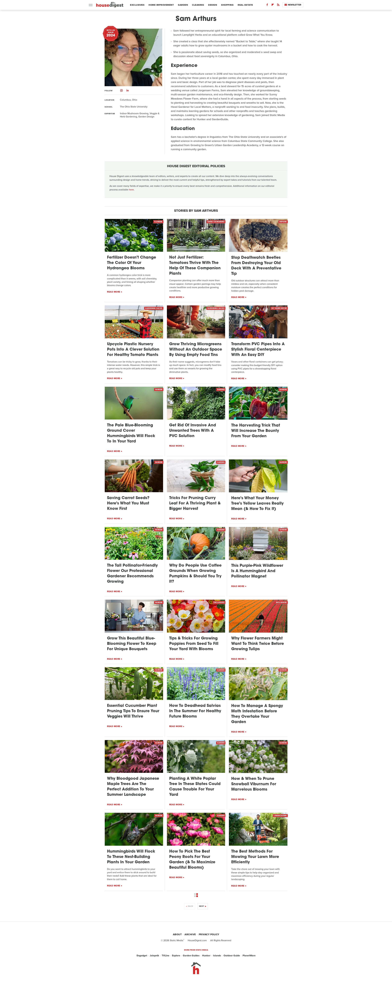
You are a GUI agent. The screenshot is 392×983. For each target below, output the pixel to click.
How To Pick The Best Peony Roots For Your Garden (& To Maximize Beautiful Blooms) (192, 860)
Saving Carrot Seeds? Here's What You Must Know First (128, 503)
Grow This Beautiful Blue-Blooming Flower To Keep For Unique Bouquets (131, 644)
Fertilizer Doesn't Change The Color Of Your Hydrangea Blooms (131, 263)
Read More (113, 291)
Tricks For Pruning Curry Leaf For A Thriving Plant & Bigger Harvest (195, 503)
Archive (190, 934)
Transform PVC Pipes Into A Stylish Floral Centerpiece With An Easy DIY (258, 349)
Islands (217, 955)
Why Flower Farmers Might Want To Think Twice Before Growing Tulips (257, 644)
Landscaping (280, 815)
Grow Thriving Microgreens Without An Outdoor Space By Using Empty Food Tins (195, 349)
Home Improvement (161, 5)
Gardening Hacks (153, 308)
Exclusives (137, 5)
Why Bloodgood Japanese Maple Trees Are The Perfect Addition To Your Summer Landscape (133, 787)
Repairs (283, 221)
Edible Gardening (215, 221)
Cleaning (198, 5)
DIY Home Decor (279, 308)
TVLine (165, 955)
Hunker (206, 955)
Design (212, 5)
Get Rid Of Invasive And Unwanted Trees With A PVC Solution (192, 430)
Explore (176, 955)
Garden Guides (191, 955)
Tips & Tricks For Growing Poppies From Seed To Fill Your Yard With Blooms (193, 644)
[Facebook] (267, 5)
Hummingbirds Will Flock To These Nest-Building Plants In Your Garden (131, 857)
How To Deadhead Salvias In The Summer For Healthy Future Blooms (195, 711)
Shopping (227, 5)
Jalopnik (154, 955)
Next (201, 906)
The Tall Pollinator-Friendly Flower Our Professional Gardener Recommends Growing (132, 574)
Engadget (142, 955)
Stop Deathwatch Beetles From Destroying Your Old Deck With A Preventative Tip (256, 266)
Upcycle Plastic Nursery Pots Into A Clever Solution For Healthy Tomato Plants (133, 349)
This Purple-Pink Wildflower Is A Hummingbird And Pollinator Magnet (257, 571)
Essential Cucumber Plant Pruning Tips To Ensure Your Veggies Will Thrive (133, 711)
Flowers (158, 221)
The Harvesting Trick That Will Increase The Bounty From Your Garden (255, 431)
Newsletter (294, 4)
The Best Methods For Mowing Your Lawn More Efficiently (255, 857)
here (131, 189)
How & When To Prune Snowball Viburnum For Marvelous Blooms (253, 784)
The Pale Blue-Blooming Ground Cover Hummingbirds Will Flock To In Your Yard (131, 433)
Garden (183, 5)
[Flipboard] (272, 5)
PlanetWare (249, 955)
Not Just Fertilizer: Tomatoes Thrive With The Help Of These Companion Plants (195, 266)
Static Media (176, 940)
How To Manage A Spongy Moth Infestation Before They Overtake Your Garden (257, 714)
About (177, 934)
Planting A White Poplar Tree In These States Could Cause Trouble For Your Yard (195, 787)
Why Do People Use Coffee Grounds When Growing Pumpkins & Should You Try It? (195, 574)
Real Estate (245, 5)
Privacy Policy (209, 934)
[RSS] (278, 5)
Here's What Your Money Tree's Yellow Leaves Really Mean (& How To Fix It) (257, 503)
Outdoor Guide (232, 955)
